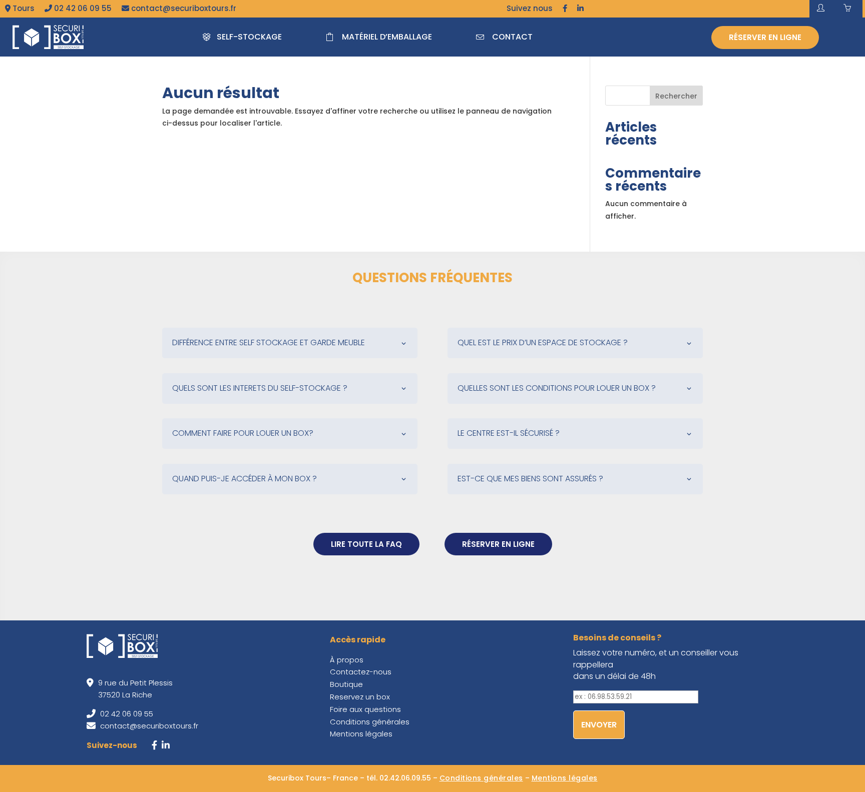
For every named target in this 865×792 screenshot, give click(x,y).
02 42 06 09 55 (82, 8)
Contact (512, 37)
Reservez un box (360, 696)
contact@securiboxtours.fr (182, 8)
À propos (346, 659)
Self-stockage (249, 37)
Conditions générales (369, 721)
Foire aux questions (365, 709)
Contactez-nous (360, 671)
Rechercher (676, 96)
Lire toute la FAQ (366, 544)
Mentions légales (361, 733)
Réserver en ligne (765, 37)
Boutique (346, 684)
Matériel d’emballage (387, 37)
